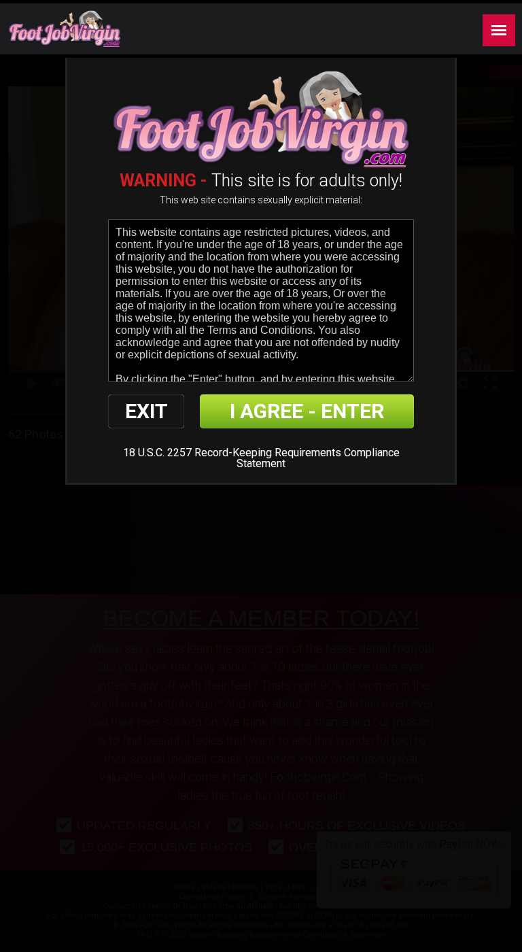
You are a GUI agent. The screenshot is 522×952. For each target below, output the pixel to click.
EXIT (146, 411)
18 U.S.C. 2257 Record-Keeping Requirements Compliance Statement (261, 458)
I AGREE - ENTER (307, 411)
